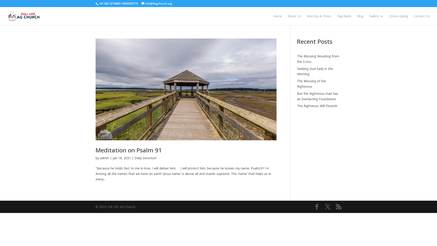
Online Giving (398, 16)
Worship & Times (319, 16)
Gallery (374, 16)
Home (277, 16)
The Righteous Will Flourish (317, 106)
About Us (294, 16)
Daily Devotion (146, 158)
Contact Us (422, 16)
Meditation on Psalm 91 (129, 150)
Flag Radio (344, 16)
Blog (360, 16)
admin (104, 158)
